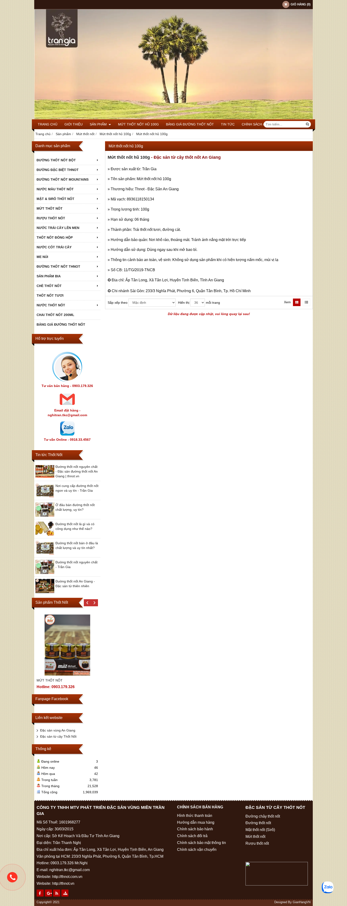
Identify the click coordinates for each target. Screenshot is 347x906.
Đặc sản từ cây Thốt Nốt (58, 736)
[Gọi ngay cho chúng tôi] (12, 877)
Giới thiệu (73, 124)
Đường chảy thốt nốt (262, 816)
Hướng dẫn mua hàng (195, 822)
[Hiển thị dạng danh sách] (306, 302)
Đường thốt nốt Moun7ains (63, 179)
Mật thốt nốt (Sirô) (260, 830)
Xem (287, 302)
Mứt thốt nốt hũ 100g (138, 124)
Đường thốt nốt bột (56, 160)
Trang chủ (47, 124)
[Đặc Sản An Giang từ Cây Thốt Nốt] (173, 118)
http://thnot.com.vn (67, 877)
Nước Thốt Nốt (51, 305)
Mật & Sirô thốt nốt (55, 199)
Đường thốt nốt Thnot (58, 266)
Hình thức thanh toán (194, 816)
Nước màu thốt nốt (55, 189)
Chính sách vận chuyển (196, 850)
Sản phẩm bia (49, 276)
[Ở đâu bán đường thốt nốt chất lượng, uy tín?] (44, 515)
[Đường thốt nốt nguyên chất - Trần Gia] (44, 573)
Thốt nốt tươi (50, 295)
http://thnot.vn (63, 883)
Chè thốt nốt (49, 286)
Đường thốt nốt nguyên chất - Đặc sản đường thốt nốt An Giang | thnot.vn (76, 471)
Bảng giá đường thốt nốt (190, 124)
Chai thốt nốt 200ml (55, 315)
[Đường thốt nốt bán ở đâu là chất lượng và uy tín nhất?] (44, 554)
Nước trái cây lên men (58, 228)
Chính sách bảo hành (195, 829)
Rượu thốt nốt (51, 218)
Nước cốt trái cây (54, 247)
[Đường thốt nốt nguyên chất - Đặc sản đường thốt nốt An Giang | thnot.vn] (44, 477)
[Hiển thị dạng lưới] (296, 302)
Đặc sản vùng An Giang (57, 730)
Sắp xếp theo (117, 302)
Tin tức (228, 124)
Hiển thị (183, 302)
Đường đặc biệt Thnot (58, 170)
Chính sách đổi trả (192, 836)
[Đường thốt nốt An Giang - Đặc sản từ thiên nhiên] (44, 592)
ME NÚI (42, 257)
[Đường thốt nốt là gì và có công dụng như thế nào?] (44, 534)
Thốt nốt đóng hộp (55, 237)
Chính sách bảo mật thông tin (201, 843)
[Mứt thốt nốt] (67, 645)
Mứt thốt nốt (50, 208)
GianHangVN (301, 902)
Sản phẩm (99, 124)
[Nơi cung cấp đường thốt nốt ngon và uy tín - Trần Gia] (44, 496)
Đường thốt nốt (258, 823)
